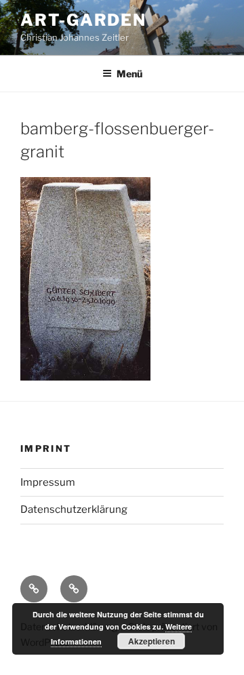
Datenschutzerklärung (73, 509)
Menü (129, 73)
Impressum (47, 482)
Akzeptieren (151, 641)
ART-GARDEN (83, 20)
